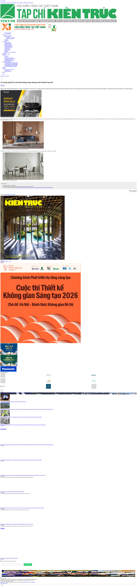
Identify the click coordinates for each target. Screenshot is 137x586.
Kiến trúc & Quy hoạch (9, 45)
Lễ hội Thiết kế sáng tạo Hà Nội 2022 (11, 65)
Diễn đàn (6, 51)
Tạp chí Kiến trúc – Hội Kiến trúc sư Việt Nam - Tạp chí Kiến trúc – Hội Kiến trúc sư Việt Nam (16, 2)
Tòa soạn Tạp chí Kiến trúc (9, 69)
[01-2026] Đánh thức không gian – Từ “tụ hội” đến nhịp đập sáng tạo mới (14, 572)
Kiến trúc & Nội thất (8, 46)
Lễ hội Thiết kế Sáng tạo (7, 61)
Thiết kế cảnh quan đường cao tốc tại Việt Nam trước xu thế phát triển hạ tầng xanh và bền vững (16, 524)
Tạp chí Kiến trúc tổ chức (9, 57)
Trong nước (7, 40)
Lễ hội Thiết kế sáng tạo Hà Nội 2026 (11, 62)
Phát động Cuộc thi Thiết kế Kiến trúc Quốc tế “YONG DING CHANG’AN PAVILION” (15, 392)
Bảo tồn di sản (7, 48)
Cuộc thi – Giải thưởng (11, 37)
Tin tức (4, 34)
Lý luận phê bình (7, 42)
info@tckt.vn (33, 582)
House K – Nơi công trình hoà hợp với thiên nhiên (8, 558)
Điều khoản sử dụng (3, 583)
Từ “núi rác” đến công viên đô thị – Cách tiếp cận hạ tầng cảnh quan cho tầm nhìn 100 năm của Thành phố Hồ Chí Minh (20, 417)
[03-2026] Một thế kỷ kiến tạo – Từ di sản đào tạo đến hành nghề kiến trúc (14, 570)
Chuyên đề (4, 53)
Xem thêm (2, 425)
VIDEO (2, 528)
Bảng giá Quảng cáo (8, 71)
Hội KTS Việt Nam (8, 32)
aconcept (5, 194)
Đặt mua (2, 262)
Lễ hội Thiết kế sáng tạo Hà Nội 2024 (11, 63)
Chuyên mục (5, 41)
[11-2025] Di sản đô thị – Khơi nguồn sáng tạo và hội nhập (12, 574)
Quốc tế (6, 56)
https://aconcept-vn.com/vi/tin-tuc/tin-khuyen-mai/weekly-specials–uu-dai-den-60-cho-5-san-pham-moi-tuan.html (34, 187)
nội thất (8, 194)
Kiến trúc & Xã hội (8, 44)
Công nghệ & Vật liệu (8, 47)
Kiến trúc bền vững (8, 43)
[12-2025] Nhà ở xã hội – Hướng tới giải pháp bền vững (11, 573)
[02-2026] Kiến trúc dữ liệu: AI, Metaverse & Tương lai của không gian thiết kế (15, 571)
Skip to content (3, 0)
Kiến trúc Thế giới (8, 49)
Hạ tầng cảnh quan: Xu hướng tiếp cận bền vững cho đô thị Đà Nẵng (12, 491)
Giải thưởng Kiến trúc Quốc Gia (10, 58)
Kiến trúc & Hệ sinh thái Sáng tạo (10, 52)
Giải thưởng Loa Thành (9, 59)
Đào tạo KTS (7, 50)
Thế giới (6, 39)
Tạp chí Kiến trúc (8, 33)
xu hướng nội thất (12, 194)
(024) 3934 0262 (25, 582)
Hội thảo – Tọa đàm (10, 38)
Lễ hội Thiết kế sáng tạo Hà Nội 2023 (11, 64)
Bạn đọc (4, 67)
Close (3, 74)
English (4, 72)
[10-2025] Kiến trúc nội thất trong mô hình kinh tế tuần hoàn (12, 575)
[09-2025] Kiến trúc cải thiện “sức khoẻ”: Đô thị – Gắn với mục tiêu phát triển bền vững (17, 576)
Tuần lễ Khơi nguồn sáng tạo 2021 (10, 66)
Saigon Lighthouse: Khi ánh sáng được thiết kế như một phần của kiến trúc (13, 401)
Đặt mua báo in (7, 70)
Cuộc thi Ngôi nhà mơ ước (9, 60)
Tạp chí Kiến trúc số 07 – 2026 (5, 261)
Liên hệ (4, 68)
